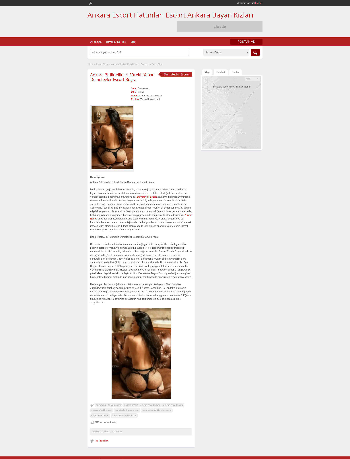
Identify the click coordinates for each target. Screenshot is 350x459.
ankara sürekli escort (101, 410)
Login (258, 3)
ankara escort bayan (150, 405)
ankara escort (131, 405)
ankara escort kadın (173, 405)
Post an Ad (246, 41)
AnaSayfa (96, 41)
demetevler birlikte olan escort (157, 410)
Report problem (101, 441)
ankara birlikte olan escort (108, 405)
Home (91, 64)
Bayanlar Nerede (116, 41)
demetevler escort (100, 415)
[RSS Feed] (90, 2)
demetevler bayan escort (127, 410)
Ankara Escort (102, 64)
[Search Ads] (255, 52)
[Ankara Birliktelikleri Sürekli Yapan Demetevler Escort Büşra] (112, 137)
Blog (133, 41)
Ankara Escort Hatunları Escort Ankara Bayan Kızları (170, 15)
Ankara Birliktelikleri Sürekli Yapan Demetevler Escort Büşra (122, 77)
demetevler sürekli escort (124, 415)
